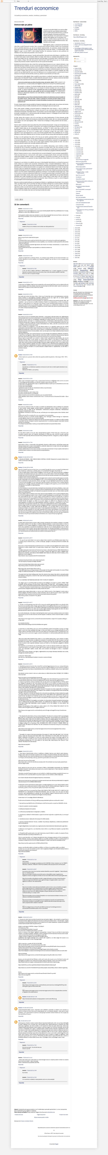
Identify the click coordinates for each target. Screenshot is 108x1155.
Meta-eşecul (78, 184)
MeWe (76, 31)
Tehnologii (77, 106)
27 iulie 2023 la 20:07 (31, 869)
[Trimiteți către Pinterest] (22, 199)
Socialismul (78, 177)
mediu (76, 134)
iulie (77, 158)
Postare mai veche (63, 1114)
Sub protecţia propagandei (82, 159)
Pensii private (78, 113)
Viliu (19, 1020)
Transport (77, 108)
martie (77, 221)
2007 (76, 257)
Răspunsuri (22, 221)
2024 (76, 144)
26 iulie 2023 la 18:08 (28, 467)
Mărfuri (76, 94)
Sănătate (76, 89)
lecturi (76, 101)
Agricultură (77, 99)
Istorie (76, 103)
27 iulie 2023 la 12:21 (27, 1057)
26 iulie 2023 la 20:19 (27, 664)
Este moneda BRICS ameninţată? (83, 189)
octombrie (78, 152)
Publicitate (77, 116)
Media (76, 104)
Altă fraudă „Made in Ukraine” (81, 52)
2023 (76, 146)
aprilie (77, 219)
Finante (76, 75)
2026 (76, 140)
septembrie (79, 154)
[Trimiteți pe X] (19, 199)
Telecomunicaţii (78, 109)
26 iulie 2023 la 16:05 (27, 404)
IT (75, 82)
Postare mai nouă (19, 1114)
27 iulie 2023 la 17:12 (31, 364)
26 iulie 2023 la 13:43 (27, 208)
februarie (78, 223)
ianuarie (78, 225)
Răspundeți (20, 218)
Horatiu (20, 354)
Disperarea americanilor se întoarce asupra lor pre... (84, 182)
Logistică (77, 130)
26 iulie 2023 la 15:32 (27, 294)
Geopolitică (77, 71)
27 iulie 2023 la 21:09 (31, 1077)
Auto (76, 97)
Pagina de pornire (41, 1114)
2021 (76, 229)
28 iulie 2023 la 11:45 (32, 996)
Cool (76, 123)
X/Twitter (77, 27)
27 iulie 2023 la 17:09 (31, 268)
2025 (76, 142)
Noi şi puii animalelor (81, 197)
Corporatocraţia (80, 204)
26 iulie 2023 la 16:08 (27, 430)
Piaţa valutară (78, 84)
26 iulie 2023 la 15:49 (27, 354)
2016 (76, 239)
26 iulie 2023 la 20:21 (27, 917)
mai (77, 217)
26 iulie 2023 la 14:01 (27, 235)
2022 (76, 228)
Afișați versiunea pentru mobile (41, 1117)
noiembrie (78, 150)
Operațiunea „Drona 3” (80, 43)
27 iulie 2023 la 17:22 (31, 1045)
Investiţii (76, 80)
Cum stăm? (78, 191)
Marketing (77, 118)
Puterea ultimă (79, 213)
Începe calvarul (79, 195)
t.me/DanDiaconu (50, 1112)
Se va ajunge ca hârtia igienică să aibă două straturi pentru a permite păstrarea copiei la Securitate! (84, 49)
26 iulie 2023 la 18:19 (27, 520)
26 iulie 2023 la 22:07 (26, 1020)
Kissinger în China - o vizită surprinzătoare (82, 172)
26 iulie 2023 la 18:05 (28, 457)
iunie (77, 215)
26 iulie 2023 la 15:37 (27, 314)
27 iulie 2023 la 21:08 (31, 1070)
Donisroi (20, 457)
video (76, 85)
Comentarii (78, 61)
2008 (76, 255)
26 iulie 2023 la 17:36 (27, 442)
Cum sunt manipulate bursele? (83, 202)
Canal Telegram (78, 25)
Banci (76, 77)
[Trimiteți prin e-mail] (16, 199)
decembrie (78, 148)
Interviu (76, 129)
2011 (76, 249)
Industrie (77, 90)
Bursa (76, 78)
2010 (76, 251)
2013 (76, 245)
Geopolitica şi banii (80, 179)
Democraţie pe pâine (80, 166)
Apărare (76, 120)
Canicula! (77, 46)
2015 (76, 241)
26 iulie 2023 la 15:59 (27, 378)
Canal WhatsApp (78, 24)
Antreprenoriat (78, 122)
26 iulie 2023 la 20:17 (27, 538)
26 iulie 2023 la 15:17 (27, 282)
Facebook (77, 29)
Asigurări (77, 111)
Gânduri (76, 70)
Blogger (56, 1144)
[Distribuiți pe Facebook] (20, 199)
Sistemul (78, 193)
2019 (76, 233)
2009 (76, 253)
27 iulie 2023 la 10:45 (31, 224)
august (78, 155)
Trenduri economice (36, 8)
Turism (76, 115)
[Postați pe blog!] (17, 199)
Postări (77, 58)
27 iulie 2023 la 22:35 (31, 982)
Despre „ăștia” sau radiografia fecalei (83, 44)
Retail (76, 96)
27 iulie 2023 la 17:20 (31, 859)
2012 (76, 247)
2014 (76, 243)
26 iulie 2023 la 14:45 (27, 255)
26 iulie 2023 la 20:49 (28, 1007)
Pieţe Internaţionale (79, 73)
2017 (76, 237)
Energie (76, 87)
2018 (76, 235)
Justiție (76, 125)
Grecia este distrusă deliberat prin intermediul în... (83, 164)
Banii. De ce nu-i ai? (80, 175)
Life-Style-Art (77, 127)
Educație (76, 132)
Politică (76, 68)
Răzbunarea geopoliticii (81, 161)
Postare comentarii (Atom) (27, 1121)
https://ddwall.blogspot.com (80, 37)
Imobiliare (77, 92)
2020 (76, 231)
